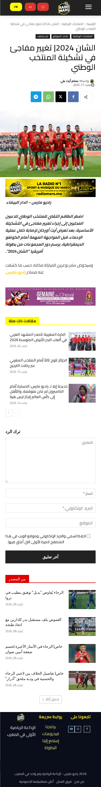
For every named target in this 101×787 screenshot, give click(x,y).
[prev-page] (17, 412)
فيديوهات (50, 734)
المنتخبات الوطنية (72, 24)
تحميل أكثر (52, 699)
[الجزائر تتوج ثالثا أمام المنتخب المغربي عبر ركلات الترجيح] (82, 367)
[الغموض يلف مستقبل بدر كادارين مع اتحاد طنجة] (82, 626)
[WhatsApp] (48, 96)
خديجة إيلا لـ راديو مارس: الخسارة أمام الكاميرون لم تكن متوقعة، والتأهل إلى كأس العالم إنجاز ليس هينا (39, 391)
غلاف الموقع (60, 36)
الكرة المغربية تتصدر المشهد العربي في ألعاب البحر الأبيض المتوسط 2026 (38, 337)
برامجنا (50, 727)
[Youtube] (71, 729)
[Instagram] (78, 729)
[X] (60, 96)
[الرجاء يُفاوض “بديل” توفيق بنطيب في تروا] (82, 599)
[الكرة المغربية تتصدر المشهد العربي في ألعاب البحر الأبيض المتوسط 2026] (82, 341)
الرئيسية (91, 24)
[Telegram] (36, 96)
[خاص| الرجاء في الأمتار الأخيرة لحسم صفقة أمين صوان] (82, 653)
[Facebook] (73, 96)
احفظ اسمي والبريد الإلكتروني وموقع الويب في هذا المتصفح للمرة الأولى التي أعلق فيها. (45, 538)
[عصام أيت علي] (93, 81)
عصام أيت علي (69, 81)
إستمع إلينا (50, 741)
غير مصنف (42, 36)
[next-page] (8, 412)
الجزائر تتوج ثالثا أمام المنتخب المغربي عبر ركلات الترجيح (38, 363)
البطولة (50, 748)
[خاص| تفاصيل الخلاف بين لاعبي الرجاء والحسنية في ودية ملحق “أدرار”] (82, 680)
